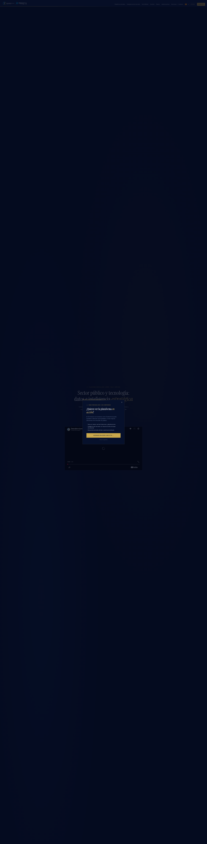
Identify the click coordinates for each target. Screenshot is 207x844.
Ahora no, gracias (103, 439)
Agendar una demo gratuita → (103, 435)
